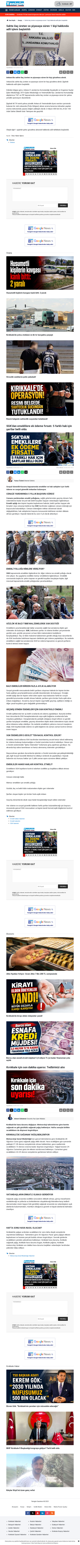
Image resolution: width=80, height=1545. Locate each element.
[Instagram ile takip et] (47, 1513)
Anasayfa (15, 1507)
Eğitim (46, 10)
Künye (22, 1507)
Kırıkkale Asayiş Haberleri (60, 1531)
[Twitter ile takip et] (32, 1513)
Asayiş (24, 10)
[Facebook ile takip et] (27, 1513)
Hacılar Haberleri (14, 1531)
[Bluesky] (15, 72)
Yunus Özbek (19, 481)
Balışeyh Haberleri (14, 1525)
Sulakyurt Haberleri (58, 1525)
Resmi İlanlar (14, 10)
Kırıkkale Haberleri (14, 1521)
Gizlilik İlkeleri (38, 1507)
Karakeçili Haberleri (36, 1528)
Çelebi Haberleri (13, 1528)
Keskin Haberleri (35, 1521)
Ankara (12, 142)
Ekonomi (53, 10)
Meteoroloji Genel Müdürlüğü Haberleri (22, 1256)
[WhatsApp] (22, 72)
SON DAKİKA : (10, 14)
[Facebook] (7, 72)
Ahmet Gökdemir (20, 1119)
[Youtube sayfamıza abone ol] (37, 1513)
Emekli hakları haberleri (17, 819)
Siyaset (39, 10)
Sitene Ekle (47, 1507)
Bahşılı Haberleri (35, 1525)
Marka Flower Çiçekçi (60, 1507)
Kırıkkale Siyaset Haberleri (17, 1534)
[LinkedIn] (18, 72)
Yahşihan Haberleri (58, 1521)
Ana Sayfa (12, 20)
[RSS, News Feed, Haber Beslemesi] (52, 1513)
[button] (64, 72)
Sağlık (61, 10)
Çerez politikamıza (47, 1543)
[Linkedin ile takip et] (42, 1513)
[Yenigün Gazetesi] (15, 4)
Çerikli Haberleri (35, 1531)
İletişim (29, 1507)
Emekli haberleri (15, 821)
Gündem (31, 10)
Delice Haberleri (57, 1528)
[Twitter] (11, 72)
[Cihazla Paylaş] (26, 72)
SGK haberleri (14, 823)
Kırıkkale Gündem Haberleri (39, 1534)
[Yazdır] (60, 72)
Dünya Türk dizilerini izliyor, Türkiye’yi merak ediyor (34, 14)
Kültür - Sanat (71, 10)
